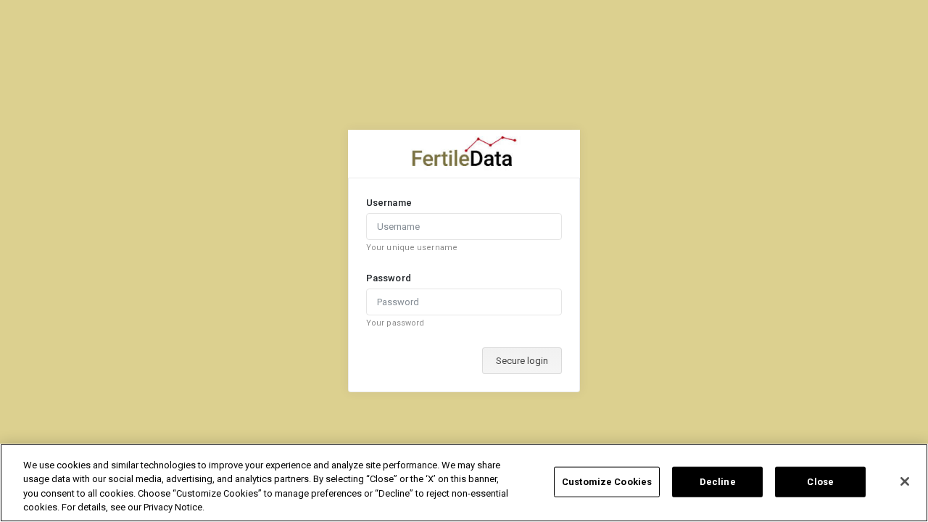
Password (388, 278)
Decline (718, 481)
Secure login (522, 360)
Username (389, 202)
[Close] (905, 481)
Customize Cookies (607, 481)
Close (820, 481)
